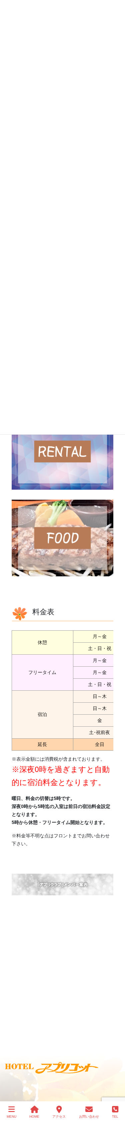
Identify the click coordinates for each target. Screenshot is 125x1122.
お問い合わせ (89, 1116)
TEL (115, 1116)
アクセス (59, 1116)
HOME (34, 1116)
